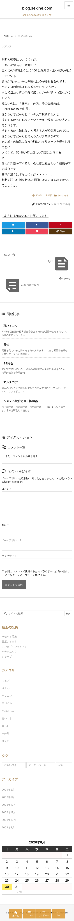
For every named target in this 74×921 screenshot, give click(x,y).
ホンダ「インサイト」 (14, 646)
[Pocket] (37, 231)
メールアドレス (11, 540)
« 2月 (19, 892)
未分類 (5, 733)
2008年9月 (8, 827)
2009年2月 (8, 789)
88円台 (8, 363)
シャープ (7, 656)
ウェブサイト (9, 555)
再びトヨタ (10, 326)
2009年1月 (8, 797)
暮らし (5, 725)
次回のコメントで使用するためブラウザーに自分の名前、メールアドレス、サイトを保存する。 (37, 573)
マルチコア (10, 382)
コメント (7, 488)
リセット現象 (9, 636)
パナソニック (9, 651)
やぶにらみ (26, 35)
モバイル (7, 703)
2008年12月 (9, 804)
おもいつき (10, 764)
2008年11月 (9, 812)
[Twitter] (13, 225)
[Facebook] (37, 225)
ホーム (9, 35)
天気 (60, 764)
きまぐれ (7, 688)
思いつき (7, 718)
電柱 (6, 344)
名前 (5, 524)
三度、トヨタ (10, 641)
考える (5, 740)
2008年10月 (9, 819)
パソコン (7, 695)
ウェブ (5, 680)
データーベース (37, 764)
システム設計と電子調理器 (20, 401)
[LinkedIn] (13, 231)
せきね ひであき (61, 204)
